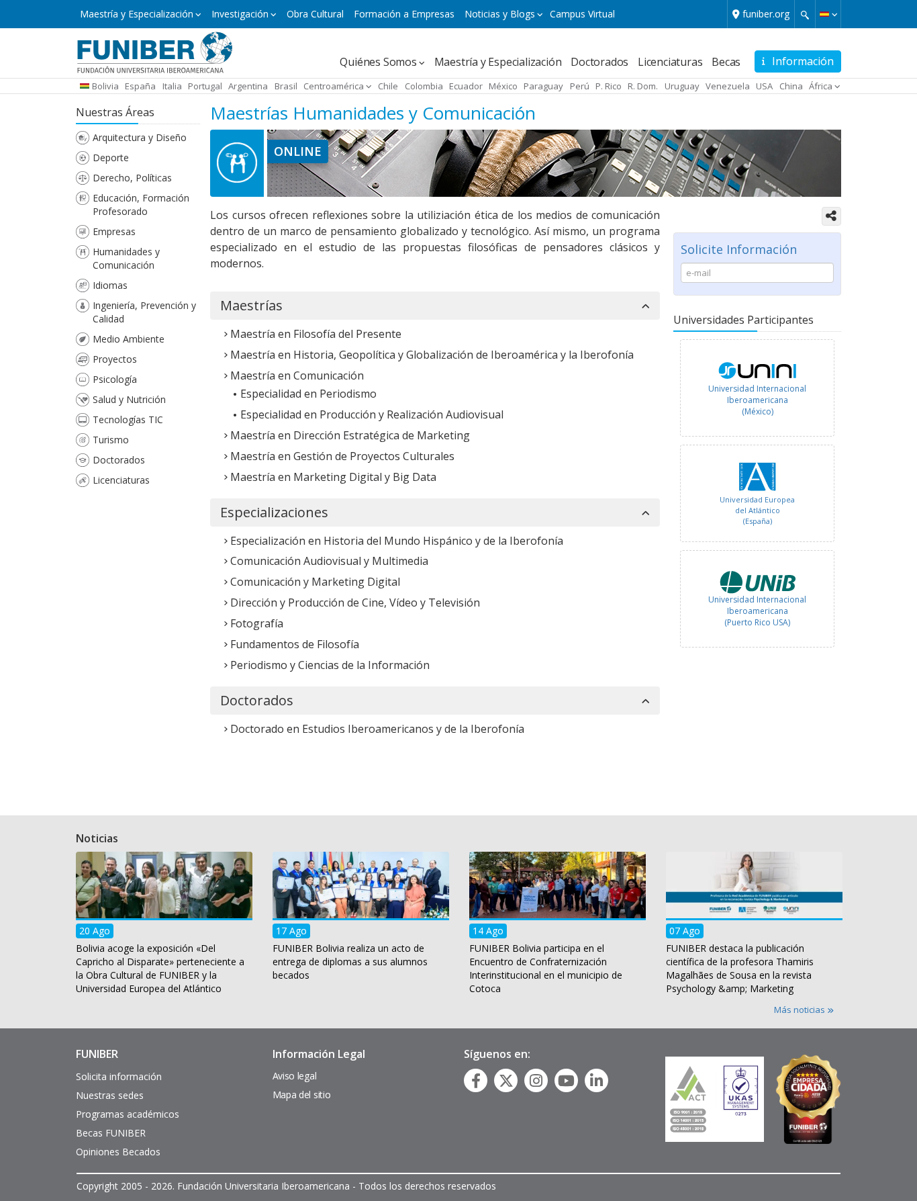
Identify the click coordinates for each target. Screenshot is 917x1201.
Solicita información (119, 1076)
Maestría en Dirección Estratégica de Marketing (350, 435)
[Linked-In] (596, 1080)
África (820, 86)
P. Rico (608, 86)
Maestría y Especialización (136, 13)
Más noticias (800, 1010)
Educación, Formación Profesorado (141, 204)
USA (764, 86)
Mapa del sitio (302, 1094)
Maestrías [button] (251, 305)
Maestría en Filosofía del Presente (315, 333)
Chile (388, 86)
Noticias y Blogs (500, 13)
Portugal (205, 86)
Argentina (248, 86)
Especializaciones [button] (274, 512)
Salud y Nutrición (129, 399)
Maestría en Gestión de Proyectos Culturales (342, 456)
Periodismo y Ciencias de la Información (330, 665)
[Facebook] (476, 1080)
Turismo (111, 439)
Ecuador (466, 86)
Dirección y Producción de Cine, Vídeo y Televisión (355, 602)
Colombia (424, 86)
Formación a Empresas (404, 13)
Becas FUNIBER (111, 1132)
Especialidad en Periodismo (308, 393)
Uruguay (682, 86)
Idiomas (110, 285)
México (503, 86)
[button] (828, 14)
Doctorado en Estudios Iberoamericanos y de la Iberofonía (377, 728)
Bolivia (105, 86)
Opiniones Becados (118, 1151)
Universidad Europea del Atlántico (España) (757, 509)
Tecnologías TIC (128, 419)
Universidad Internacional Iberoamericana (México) (757, 400)
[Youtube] (566, 1080)
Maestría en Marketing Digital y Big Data (333, 477)
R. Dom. (643, 86)
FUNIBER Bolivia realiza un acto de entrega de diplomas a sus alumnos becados (350, 961)
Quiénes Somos (378, 61)
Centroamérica (333, 86)
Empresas (114, 231)
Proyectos (115, 359)
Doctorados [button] (256, 700)
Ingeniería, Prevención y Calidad (144, 312)
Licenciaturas (670, 61)
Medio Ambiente (128, 338)
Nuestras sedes (110, 1095)
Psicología (115, 379)
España (140, 86)
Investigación (240, 13)
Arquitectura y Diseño (140, 137)
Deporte (111, 157)
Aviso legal (295, 1075)
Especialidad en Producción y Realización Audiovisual (371, 414)
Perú (579, 86)
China (791, 86)
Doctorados (599, 61)
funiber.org (765, 13)
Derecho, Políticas (132, 177)
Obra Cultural (315, 13)
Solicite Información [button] (739, 249)
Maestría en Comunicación (297, 375)
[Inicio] (155, 51)
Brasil (286, 86)
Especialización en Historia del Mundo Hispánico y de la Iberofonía (396, 540)
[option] (757, 391)
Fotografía (256, 623)
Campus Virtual (582, 13)
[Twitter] (506, 1080)
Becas (726, 61)
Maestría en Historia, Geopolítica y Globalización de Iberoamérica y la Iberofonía (432, 354)
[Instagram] (536, 1080)
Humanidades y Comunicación (126, 258)
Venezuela (728, 86)
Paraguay (543, 86)
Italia (172, 86)
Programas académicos (127, 1114)
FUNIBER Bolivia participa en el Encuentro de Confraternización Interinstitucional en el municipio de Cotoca (545, 967)
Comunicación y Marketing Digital (315, 581)
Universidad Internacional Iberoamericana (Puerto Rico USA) (757, 611)
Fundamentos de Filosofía (294, 644)
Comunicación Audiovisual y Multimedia (329, 560)
